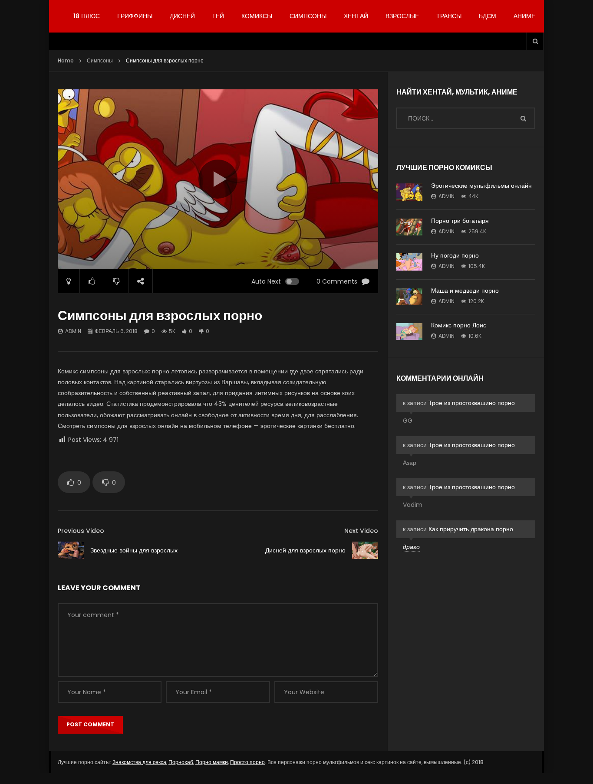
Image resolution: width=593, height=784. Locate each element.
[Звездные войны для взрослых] (71, 550)
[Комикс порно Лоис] (409, 331)
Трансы (448, 16)
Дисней (182, 16)
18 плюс (86, 16)
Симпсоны (308, 16)
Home (66, 60)
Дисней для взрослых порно (305, 550)
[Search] (535, 41)
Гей (218, 16)
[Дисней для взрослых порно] (365, 550)
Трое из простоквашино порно (471, 403)
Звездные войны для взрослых (134, 550)
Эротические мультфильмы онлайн (481, 185)
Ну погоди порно (455, 255)
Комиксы (256, 16)
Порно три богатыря (460, 220)
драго (411, 546)
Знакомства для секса (139, 762)
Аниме (524, 16)
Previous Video (81, 530)
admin (73, 331)
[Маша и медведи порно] (409, 296)
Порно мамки (211, 762)
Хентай (356, 16)
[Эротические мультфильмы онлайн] (409, 192)
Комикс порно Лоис (458, 325)
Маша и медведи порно (465, 290)
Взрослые (402, 16)
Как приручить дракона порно (470, 529)
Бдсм (487, 16)
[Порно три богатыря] (409, 227)
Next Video (361, 530)
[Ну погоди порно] (409, 262)
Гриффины (134, 16)
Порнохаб (180, 762)
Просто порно (247, 762)
